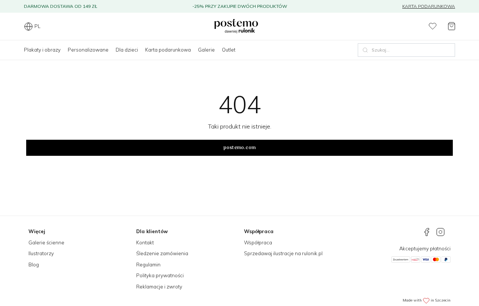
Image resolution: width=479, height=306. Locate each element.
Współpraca (258, 242)
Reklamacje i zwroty (159, 287)
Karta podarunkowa (428, 6)
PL (37, 26)
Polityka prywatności (160, 275)
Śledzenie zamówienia (162, 253)
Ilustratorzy (41, 253)
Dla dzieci (127, 50)
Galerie (206, 50)
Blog (33, 265)
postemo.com (239, 148)
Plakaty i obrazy (42, 50)
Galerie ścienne (46, 242)
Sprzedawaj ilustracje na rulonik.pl (283, 253)
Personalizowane (88, 50)
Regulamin (148, 265)
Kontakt (145, 242)
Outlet (228, 50)
